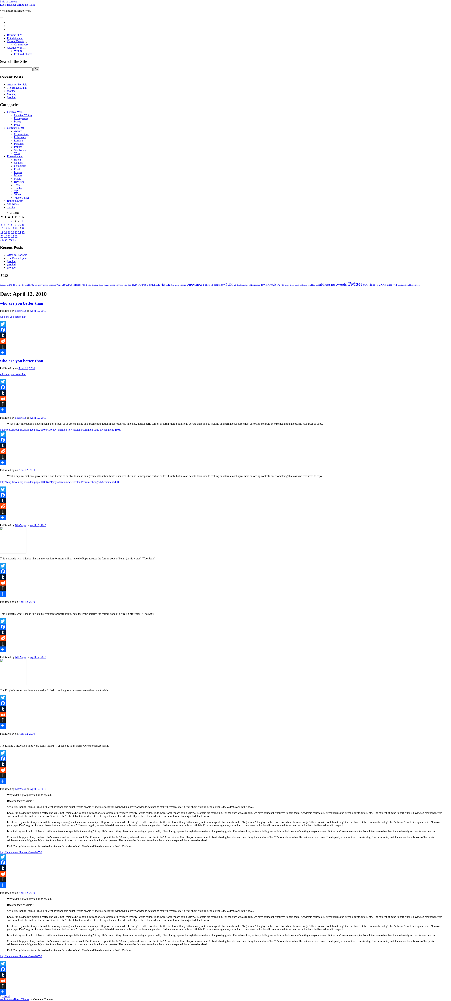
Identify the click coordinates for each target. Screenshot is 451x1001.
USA (365, 285)
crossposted (79, 284)
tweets (341, 284)
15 (12, 228)
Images (18, 172)
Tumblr (18, 188)
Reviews (19, 181)
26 (2, 236)
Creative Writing (23, 115)
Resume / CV (14, 34)
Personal (19, 143)
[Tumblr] (225, 335)
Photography (21, 118)
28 (9, 236)
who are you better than (21, 303)
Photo (207, 285)
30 (16, 236)
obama (183, 285)
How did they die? (123, 285)
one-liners (195, 284)
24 (19, 232)
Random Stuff (15, 200)
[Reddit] (225, 341)
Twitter (11, 207)
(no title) (11, 90)
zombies (416, 285)
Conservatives (41, 285)
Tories (311, 284)
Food (17, 169)
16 (16, 228)
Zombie (408, 285)
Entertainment (15, 38)
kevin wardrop (139, 284)
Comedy (20, 285)
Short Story (289, 285)
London (18, 140)
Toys (17, 184)
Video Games (21, 197)
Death (88, 285)
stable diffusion (301, 285)
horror (112, 285)
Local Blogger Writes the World (17, 4)
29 (12, 236)
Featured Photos (23, 54)
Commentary (21, 44)
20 (5, 232)
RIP (282, 285)
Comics (18, 162)
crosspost (67, 284)
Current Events (15, 41)
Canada (11, 284)
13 (5, 228)
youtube (401, 285)
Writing (18, 50)
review (265, 284)
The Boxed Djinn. (17, 87)
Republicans (255, 285)
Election (95, 285)
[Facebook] (225, 329)
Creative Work (15, 47)
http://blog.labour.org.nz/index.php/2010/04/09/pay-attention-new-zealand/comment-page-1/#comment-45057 (61, 429)
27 (5, 236)
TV (16, 191)
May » (12, 239)
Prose (17, 124)
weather (387, 284)
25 (23, 232)
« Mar (3, 239)
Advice (18, 131)
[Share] (225, 352)
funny (106, 285)
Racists (240, 285)
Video (17, 194)
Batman (3, 285)
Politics (18, 146)
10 (19, 224)
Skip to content (8, 1)
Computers (20, 165)
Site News (20, 150)
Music (17, 178)
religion (246, 285)
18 (23, 228)
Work (17, 153)
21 (9, 232)
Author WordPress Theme (14, 999)
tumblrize (330, 284)
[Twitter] (225, 324)
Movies (18, 175)
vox (379, 284)
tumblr (320, 284)
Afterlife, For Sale (17, 84)
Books (17, 159)
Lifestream (20, 137)
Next (7, 996)
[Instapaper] (225, 346)
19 (2, 232)
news (177, 285)
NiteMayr (20, 310)
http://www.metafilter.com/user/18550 (21, 852)
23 (16, 232)
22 (12, 232)
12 (2, 228)
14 (9, 228)
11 (23, 224)
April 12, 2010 (38, 310)
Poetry (17, 121)
